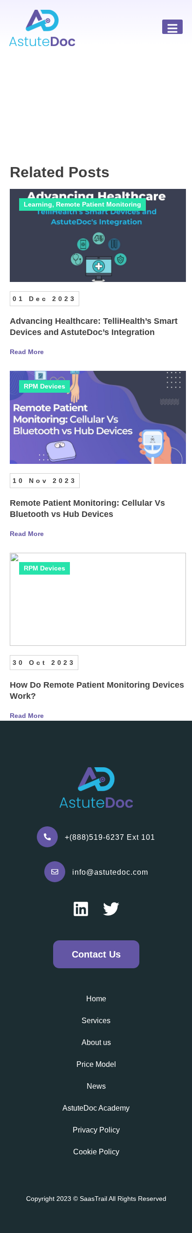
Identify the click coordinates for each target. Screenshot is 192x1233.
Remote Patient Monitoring (98, 204)
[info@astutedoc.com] (54, 871)
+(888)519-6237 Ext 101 (110, 837)
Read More (27, 351)
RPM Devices (44, 386)
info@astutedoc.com (110, 872)
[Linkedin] (81, 909)
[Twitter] (111, 909)
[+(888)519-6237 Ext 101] (47, 836)
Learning (38, 204)
